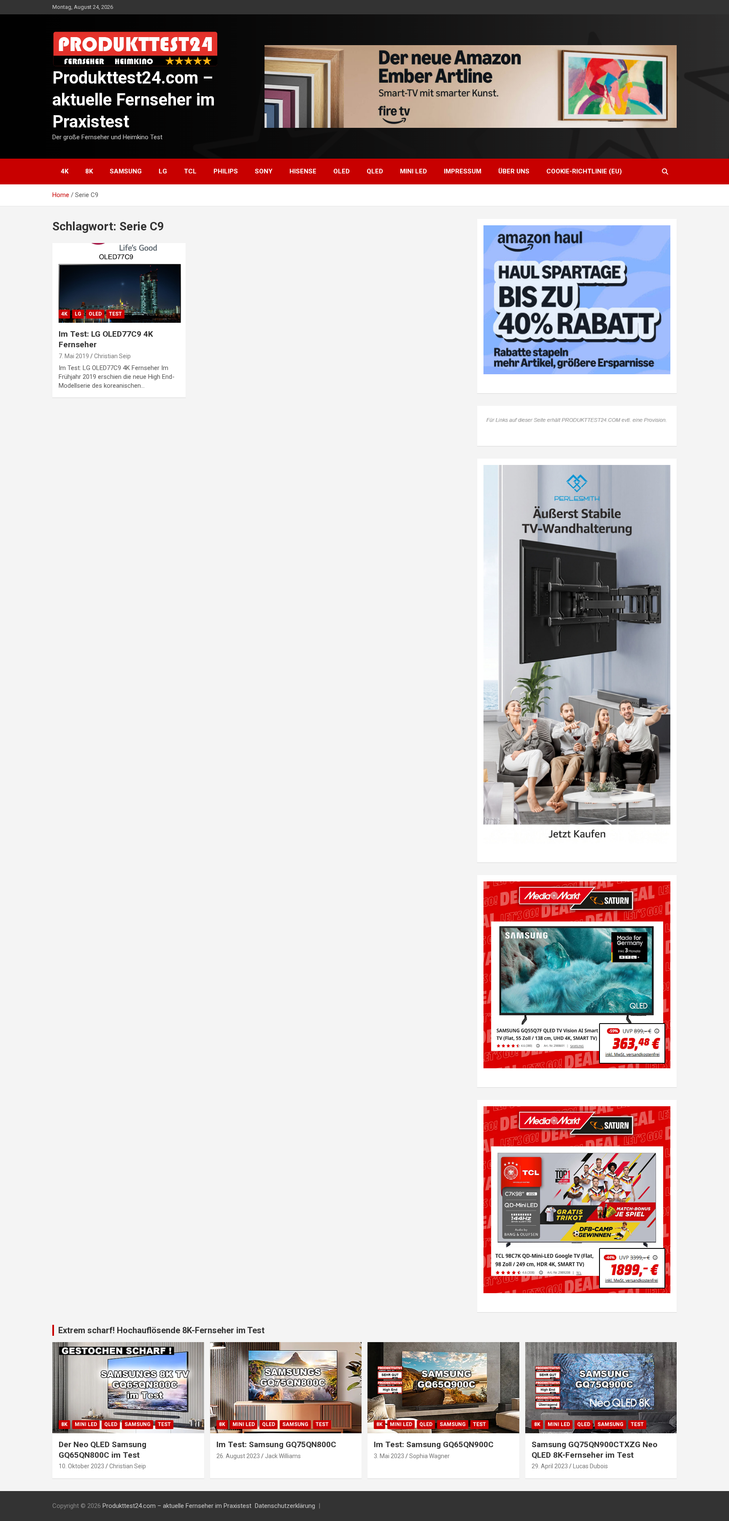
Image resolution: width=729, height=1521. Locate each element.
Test (115, 314)
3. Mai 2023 (389, 1456)
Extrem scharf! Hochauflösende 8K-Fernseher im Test (161, 1330)
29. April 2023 (550, 1466)
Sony (264, 171)
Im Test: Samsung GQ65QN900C (434, 1444)
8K (89, 171)
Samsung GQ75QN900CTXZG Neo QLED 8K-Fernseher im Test (594, 1450)
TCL (190, 171)
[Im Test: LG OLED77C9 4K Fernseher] (119, 283)
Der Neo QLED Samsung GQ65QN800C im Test (102, 1450)
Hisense (302, 171)
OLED (341, 171)
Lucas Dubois (590, 1466)
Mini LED (413, 171)
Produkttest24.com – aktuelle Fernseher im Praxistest (133, 100)
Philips (225, 171)
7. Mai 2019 (74, 356)
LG (163, 171)
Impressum (462, 171)
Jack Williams (283, 1456)
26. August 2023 (238, 1456)
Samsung (126, 171)
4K (64, 171)
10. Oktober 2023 (81, 1466)
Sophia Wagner (429, 1456)
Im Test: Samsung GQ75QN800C (276, 1444)
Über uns (513, 171)
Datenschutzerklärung (285, 1506)
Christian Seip (112, 356)
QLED (375, 171)
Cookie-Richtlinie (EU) (584, 171)
